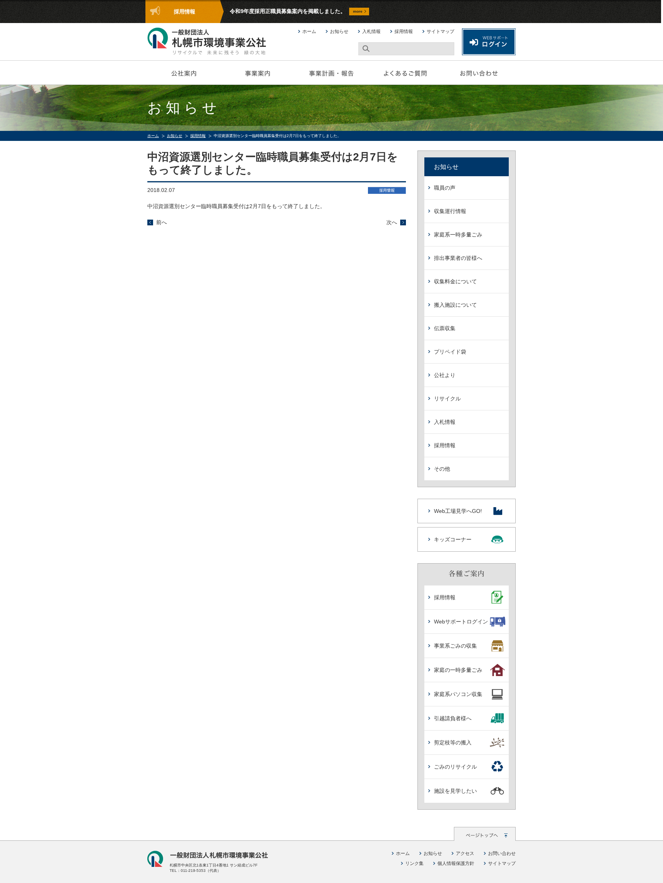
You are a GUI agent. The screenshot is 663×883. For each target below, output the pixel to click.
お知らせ (339, 31)
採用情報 (403, 31)
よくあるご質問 (405, 72)
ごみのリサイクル (455, 767)
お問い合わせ (479, 72)
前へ (161, 222)
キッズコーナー (453, 539)
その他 (442, 469)
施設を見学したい (455, 791)
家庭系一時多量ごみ (458, 234)
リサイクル (447, 398)
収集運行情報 (450, 211)
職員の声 (444, 188)
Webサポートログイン (461, 621)
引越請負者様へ (453, 718)
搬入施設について (455, 305)
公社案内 (184, 72)
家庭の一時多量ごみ (458, 670)
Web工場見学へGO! (458, 511)
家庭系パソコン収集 (458, 694)
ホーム (309, 31)
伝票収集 (444, 328)
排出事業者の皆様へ (458, 258)
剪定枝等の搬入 (453, 742)
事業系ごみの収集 (455, 646)
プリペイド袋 (450, 352)
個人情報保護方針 (455, 863)
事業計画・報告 (331, 72)
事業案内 (258, 72)
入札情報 (371, 31)
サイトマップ (440, 31)
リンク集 (414, 863)
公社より (444, 375)
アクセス (465, 853)
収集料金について (455, 281)
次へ (391, 222)
